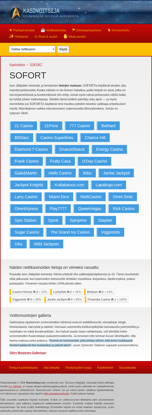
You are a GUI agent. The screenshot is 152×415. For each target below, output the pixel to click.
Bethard (108, 125)
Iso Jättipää (15, 386)
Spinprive (78, 220)
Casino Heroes (29, 291)
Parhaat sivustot (21, 30)
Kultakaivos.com (69, 185)
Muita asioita (74, 36)
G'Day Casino (94, 161)
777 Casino (80, 125)
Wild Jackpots (46, 244)
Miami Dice (59, 196)
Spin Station (26, 220)
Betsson (100, 291)
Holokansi (18, 36)
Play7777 (58, 208)
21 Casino (24, 125)
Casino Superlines (56, 137)
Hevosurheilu (118, 30)
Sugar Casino (27, 232)
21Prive (51, 125)
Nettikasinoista (53, 30)
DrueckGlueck (72, 149)
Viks (18, 244)
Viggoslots (110, 232)
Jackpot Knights (29, 185)
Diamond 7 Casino (31, 149)
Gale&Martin (26, 173)
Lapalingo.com (109, 185)
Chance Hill (95, 137)
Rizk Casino (124, 208)
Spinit (53, 220)
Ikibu (87, 173)
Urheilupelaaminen (86, 30)
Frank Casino (27, 161)
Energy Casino (109, 149)
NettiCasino (90, 196)
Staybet (105, 220)
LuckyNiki (67, 291)
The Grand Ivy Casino (70, 232)
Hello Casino (60, 173)
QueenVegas (89, 208)
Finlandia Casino (107, 299)
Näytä (63, 49)
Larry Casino (26, 196)
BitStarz (22, 137)
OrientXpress (26, 208)
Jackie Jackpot (116, 173)
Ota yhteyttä (51, 367)
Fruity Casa (60, 161)
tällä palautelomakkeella (56, 393)
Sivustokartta (127, 367)
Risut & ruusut (45, 36)
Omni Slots (123, 196)
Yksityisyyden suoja (78, 367)
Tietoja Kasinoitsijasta (23, 367)
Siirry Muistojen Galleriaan (27, 352)
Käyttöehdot (105, 367)
